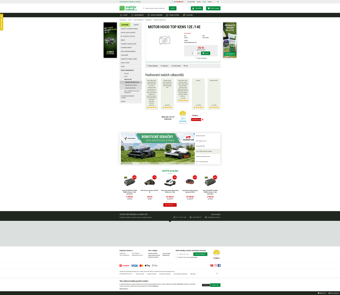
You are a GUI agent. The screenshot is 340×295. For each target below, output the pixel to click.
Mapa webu (193, 273)
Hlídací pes (165, 66)
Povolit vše (215, 285)
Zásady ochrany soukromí (154, 255)
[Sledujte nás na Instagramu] (215, 266)
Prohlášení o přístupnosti (165, 273)
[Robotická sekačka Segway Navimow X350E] (170, 182)
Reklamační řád (166, 255)
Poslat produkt (177, 66)
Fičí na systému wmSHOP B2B (180, 273)
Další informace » (124, 289)
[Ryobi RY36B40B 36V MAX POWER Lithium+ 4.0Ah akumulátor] (190, 182)
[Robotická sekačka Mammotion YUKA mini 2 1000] (150, 182)
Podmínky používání (151, 273)
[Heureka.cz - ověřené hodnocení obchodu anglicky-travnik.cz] (183, 118)
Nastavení (206, 285)
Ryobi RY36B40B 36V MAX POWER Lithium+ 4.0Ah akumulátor (190, 192)
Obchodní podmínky (152, 253)
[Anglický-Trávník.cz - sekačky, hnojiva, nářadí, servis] (128, 10)
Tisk (187, 66)
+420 (178, 2)
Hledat (173, 8)
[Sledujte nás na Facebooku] (219, 266)
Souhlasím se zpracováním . (187, 257)
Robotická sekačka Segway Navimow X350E (170, 191)
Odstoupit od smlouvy (153, 257)
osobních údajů (193, 257)
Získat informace (200, 254)
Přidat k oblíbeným (202, 58)
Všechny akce (169, 205)
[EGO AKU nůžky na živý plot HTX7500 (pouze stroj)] (210, 182)
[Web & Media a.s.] (217, 273)
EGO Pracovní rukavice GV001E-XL (129, 191)
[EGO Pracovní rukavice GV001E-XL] (129, 182)
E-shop (125, 15)
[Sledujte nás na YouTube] (211, 266)
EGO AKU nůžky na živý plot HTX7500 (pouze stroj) (210, 191)
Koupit (206, 53)
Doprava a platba (166, 253)
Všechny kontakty (215, 214)
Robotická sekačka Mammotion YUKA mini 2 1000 (149, 191)
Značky (136, 25)
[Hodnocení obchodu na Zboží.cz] (197, 120)
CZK (218, 1)
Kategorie (125, 25)
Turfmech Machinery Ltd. (190, 42)
